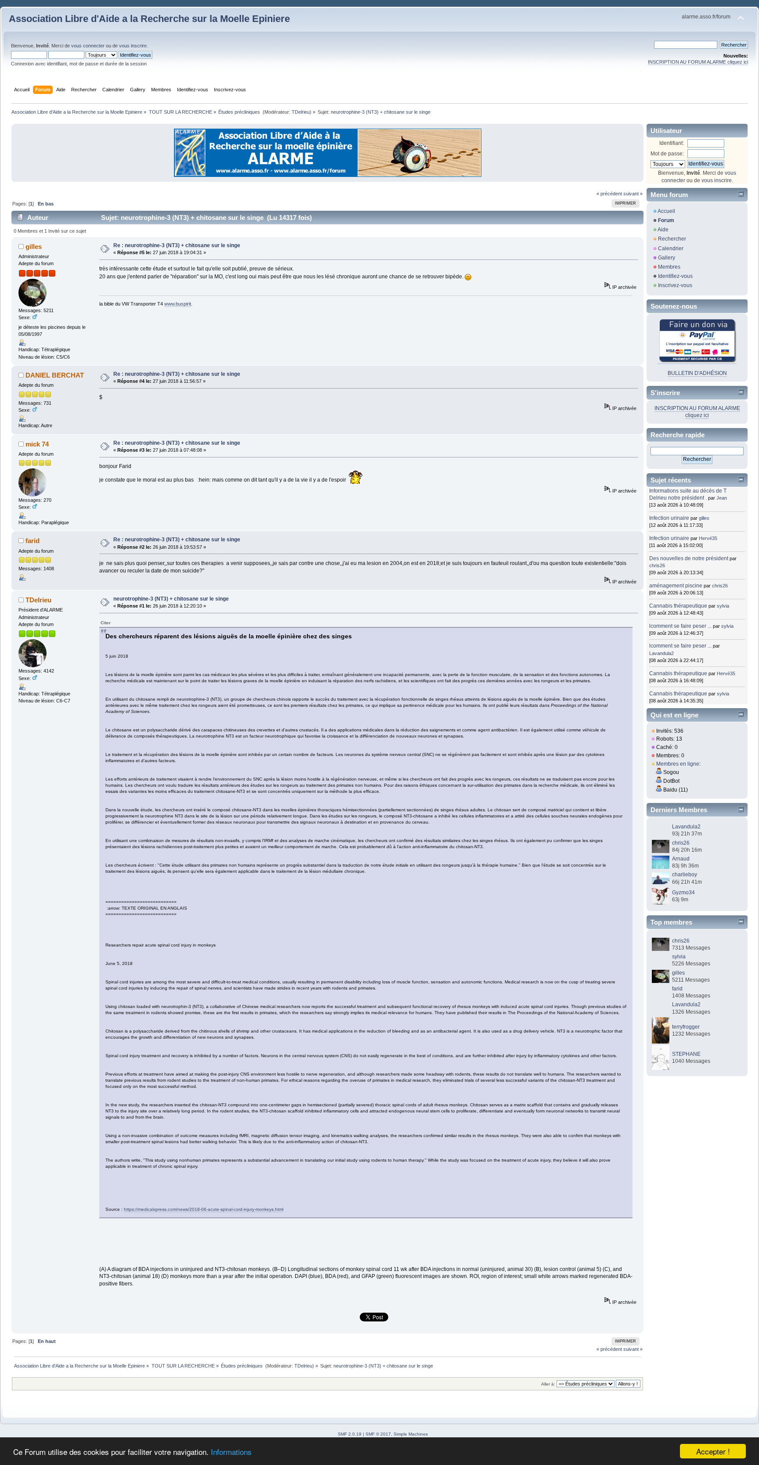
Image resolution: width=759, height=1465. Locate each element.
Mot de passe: (667, 154)
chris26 (657, 565)
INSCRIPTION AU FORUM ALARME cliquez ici (698, 62)
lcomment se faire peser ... (680, 626)
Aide (663, 230)
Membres (669, 267)
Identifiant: (671, 143)
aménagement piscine (675, 586)
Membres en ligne (677, 764)
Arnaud (681, 859)
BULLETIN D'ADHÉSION (697, 373)
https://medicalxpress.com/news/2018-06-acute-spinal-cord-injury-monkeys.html (203, 1209)
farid (32, 540)
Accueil (666, 211)
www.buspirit (177, 303)
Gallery (666, 258)
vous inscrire (133, 45)
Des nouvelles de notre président (688, 558)
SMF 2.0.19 (349, 1434)
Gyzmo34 (683, 892)
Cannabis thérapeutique (678, 606)
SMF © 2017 (378, 1434)
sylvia (723, 605)
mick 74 (37, 444)
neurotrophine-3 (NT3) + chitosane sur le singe (171, 599)
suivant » (633, 193)
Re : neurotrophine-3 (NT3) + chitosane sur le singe (176, 245)
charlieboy (684, 874)
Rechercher (672, 239)
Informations (231, 1451)
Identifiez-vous (675, 276)
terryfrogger (686, 1027)
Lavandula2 (661, 653)
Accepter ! (713, 1451)
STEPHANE (686, 1054)
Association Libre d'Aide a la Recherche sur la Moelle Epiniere (149, 18)
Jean (721, 497)
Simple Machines (411, 1434)
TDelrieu (301, 112)
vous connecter (88, 45)
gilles (33, 246)
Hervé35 (708, 538)
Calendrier (670, 248)
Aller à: (548, 1384)
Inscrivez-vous (675, 285)
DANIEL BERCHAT (54, 375)
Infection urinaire (669, 518)
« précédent (609, 193)
